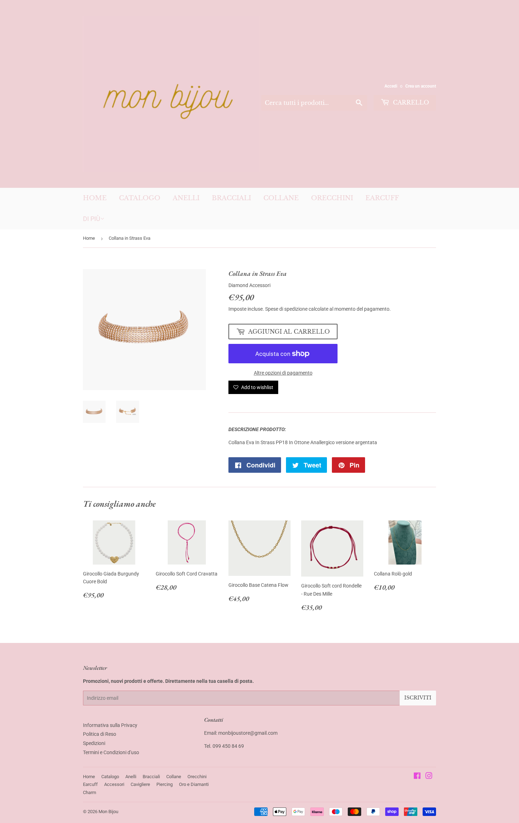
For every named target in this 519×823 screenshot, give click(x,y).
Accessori (114, 784)
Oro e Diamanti (194, 784)
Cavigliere (140, 784)
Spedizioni (94, 743)
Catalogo (139, 198)
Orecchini (332, 198)
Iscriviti (417, 697)
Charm (89, 792)
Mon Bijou (108, 811)
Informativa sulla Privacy (110, 725)
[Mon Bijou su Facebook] (417, 777)
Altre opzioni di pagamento (283, 373)
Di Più (91, 218)
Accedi (390, 86)
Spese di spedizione (286, 309)
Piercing (164, 784)
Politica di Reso (99, 734)
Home (95, 198)
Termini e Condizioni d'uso (111, 752)
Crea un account (420, 86)
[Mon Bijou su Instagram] (428, 777)
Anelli (186, 198)
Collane (281, 198)
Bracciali (231, 198)
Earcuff (382, 198)
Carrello (410, 102)
